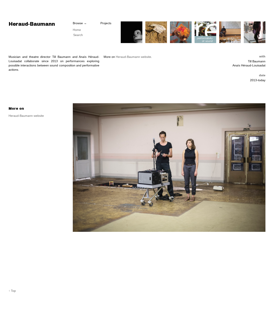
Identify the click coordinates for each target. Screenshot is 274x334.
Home (77, 29)
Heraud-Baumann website (133, 56)
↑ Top (12, 290)
